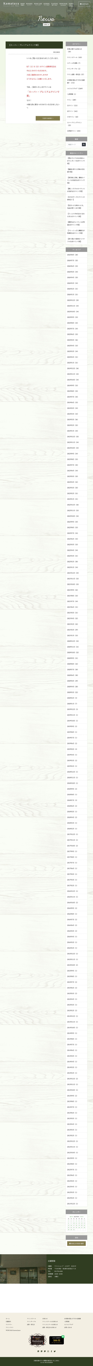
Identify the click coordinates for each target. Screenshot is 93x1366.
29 (68, 1229)
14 (84, 1223)
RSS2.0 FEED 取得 (77, 1243)
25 (76, 1227)
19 (79, 1225)
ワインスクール (31, 1318)
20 (81, 1225)
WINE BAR (63, 4)
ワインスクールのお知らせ (50, 1321)
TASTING (54, 4)
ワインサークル (31, 1321)
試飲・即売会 (31, 1324)
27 (81, 1227)
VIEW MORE (47, 118)
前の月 (71, 1216)
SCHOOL (47, 4)
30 (71, 1229)
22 (68, 1227)
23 (71, 1227)
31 (73, 1229)
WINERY (29, 4)
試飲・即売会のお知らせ (49, 1327)
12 (79, 1223)
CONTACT (85, 4)
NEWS (71, 4)
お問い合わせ (68, 1327)
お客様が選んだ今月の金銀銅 (72, 1318)
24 (73, 1227)
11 (76, 1223)
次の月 (81, 1216)
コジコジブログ (68, 1324)
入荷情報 (66, 1321)
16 (71, 1225)
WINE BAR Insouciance (13, 1330)
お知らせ (44, 1318)
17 (73, 1225)
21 (84, 1225)
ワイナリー (9, 1324)
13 (81, 1223)
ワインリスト (9, 1327)
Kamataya (37, 1340)
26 (79, 1227)
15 (68, 1225)
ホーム (8, 1318)
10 (73, 1223)
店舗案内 (8, 1321)
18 (76, 1225)
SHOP (22, 4)
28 (84, 1227)
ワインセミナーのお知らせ (50, 1324)
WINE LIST (38, 4)
